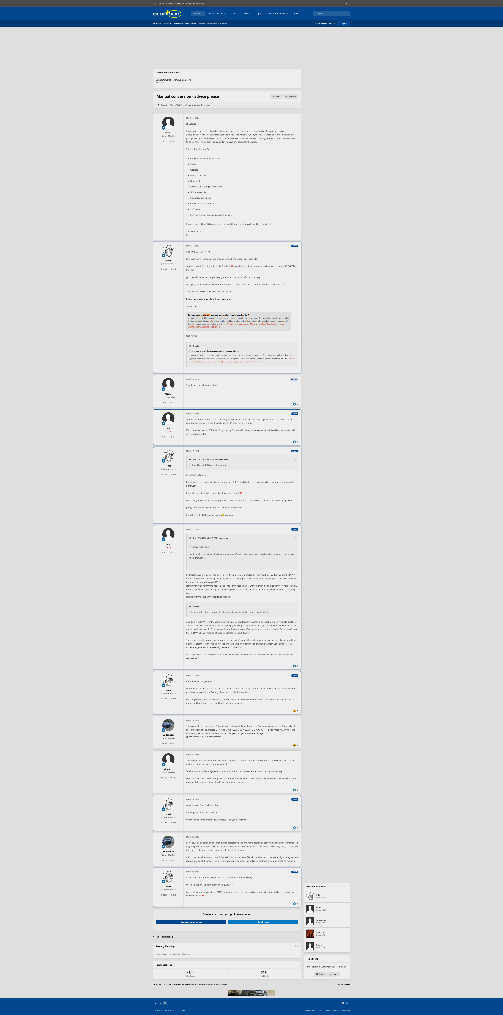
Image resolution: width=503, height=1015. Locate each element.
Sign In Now (263, 922)
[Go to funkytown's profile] (310, 921)
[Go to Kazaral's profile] (158, 105)
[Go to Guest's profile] (310, 909)
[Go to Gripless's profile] (168, 759)
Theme (158, 1010)
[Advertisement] (227, 48)
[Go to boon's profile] (168, 418)
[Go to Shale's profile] (310, 946)
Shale (319, 944)
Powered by (337, 1010)
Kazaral (164, 105)
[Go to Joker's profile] (168, 251)
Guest (319, 907)
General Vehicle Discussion (198, 105)
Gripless (168, 769)
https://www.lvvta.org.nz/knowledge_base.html (208, 299)
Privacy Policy (170, 1010)
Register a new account (191, 922)
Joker (168, 260)
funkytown (321, 919)
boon (168, 428)
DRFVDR (320, 932)
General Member (169, 264)
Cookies (182, 1010)
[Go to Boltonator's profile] (168, 725)
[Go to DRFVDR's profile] (310, 934)
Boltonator (168, 735)
